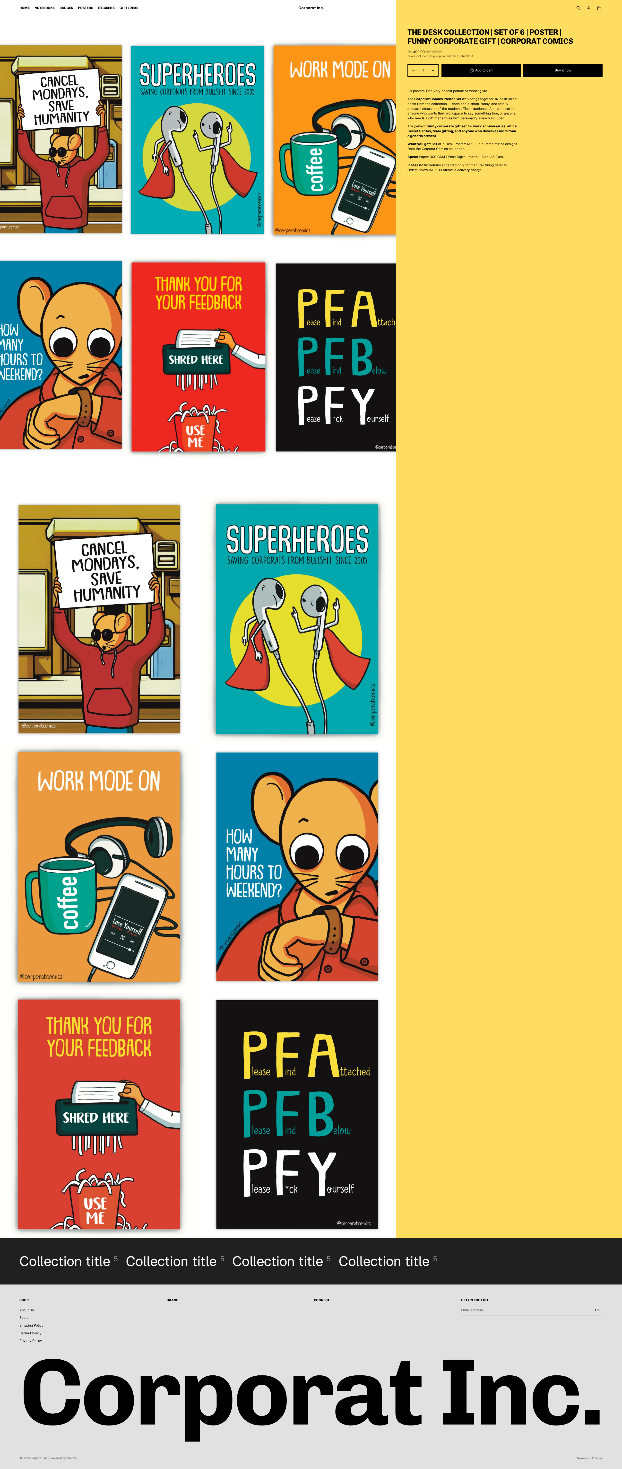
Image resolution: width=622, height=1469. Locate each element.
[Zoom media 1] (198, 247)
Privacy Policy (30, 1340)
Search (24, 1317)
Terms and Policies (590, 1458)
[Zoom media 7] (297, 1114)
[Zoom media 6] (99, 1114)
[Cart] (599, 8)
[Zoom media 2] (99, 619)
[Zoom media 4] (99, 867)
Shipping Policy (31, 1325)
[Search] (578, 8)
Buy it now (563, 70)
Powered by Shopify (63, 1458)
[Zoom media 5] (297, 867)
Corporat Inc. (39, 1458)
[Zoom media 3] (297, 619)
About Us (26, 1310)
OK (597, 1310)
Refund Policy (30, 1333)
